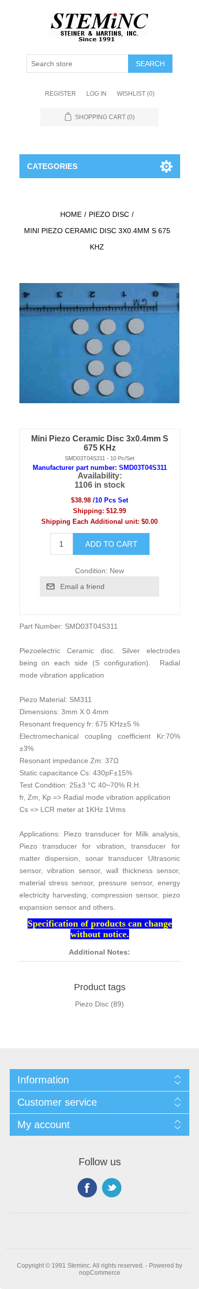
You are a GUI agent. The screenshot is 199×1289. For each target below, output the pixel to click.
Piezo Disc (92, 1004)
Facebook (87, 1187)
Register (60, 93)
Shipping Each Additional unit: (90, 521)
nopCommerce (99, 1272)
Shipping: (88, 511)
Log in (96, 93)
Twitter (111, 1187)
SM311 (80, 699)
